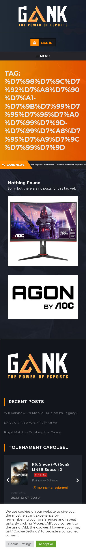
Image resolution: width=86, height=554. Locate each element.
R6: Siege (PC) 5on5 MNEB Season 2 (50, 469)
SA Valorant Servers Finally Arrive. (31, 422)
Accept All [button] (46, 544)
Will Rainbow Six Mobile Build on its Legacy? (40, 413)
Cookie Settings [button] (19, 544)
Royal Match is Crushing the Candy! (33, 432)
